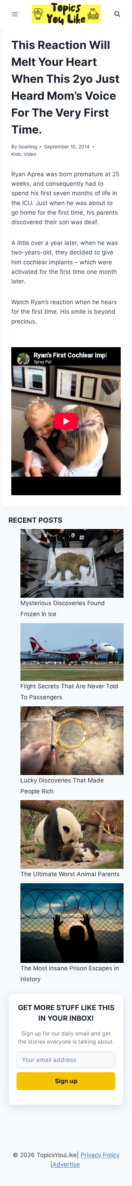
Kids (16, 154)
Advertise (66, 1164)
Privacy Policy (100, 1155)
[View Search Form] (117, 14)
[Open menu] (14, 13)
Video (30, 154)
